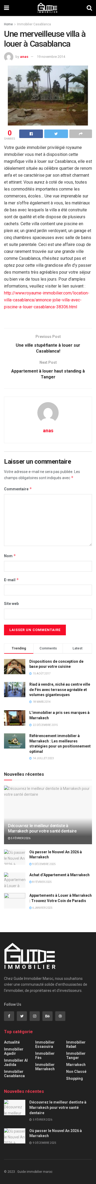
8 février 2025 (42, 881)
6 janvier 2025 (42, 907)
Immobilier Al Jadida (16, 1062)
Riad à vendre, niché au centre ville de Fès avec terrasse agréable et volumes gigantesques (59, 689)
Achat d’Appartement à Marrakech (59, 875)
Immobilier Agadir (13, 1051)
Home (8, 24)
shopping (74, 1078)
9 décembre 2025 (44, 864)
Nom (10, 555)
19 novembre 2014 (51, 57)
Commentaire (18, 488)
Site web (11, 603)
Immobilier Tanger (76, 1055)
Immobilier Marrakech (45, 1066)
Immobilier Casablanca (34, 24)
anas (24, 57)
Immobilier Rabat (76, 1044)
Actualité (12, 1042)
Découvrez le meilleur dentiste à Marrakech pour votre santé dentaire (42, 828)
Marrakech (76, 1064)
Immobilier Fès (45, 1055)
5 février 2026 (20, 838)
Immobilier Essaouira (45, 1044)
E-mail (11, 579)
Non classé (76, 1071)
